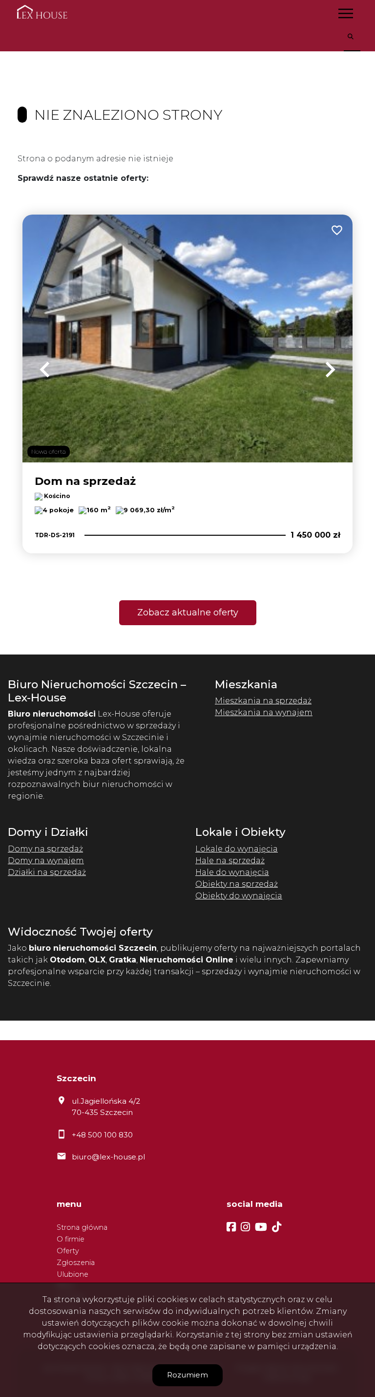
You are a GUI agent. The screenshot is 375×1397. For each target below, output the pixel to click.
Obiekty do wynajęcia (238, 895)
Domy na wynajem (46, 860)
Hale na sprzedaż (230, 860)
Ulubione (72, 1274)
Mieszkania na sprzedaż (263, 700)
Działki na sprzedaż (47, 872)
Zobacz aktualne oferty (187, 612)
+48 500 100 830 (102, 1134)
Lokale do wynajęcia (236, 848)
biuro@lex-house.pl (108, 1156)
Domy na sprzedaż (45, 848)
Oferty (68, 1250)
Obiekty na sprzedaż (236, 884)
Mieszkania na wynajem (263, 712)
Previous (45, 369)
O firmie (70, 1239)
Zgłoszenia (76, 1262)
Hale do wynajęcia (232, 872)
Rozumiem (187, 1374)
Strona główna (82, 1227)
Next (330, 369)
